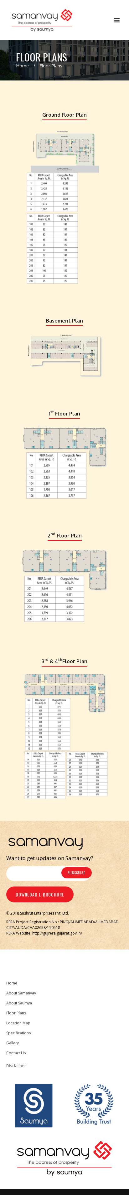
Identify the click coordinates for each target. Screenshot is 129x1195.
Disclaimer (16, 1065)
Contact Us (16, 1053)
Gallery (12, 1043)
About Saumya (19, 1003)
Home (22, 66)
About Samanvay (21, 993)
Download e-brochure (40, 894)
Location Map (18, 1023)
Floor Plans (16, 1013)
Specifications (18, 1033)
